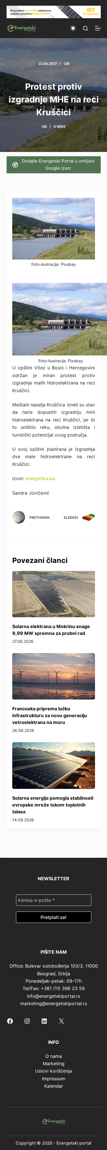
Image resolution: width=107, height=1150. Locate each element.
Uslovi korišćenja (53, 1071)
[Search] (85, 28)
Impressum (53, 1078)
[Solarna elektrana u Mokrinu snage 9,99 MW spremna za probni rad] (53, 594)
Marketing (53, 1063)
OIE (67, 63)
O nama (53, 1056)
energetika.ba (40, 478)
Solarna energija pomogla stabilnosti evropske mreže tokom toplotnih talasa (52, 804)
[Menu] (98, 28)
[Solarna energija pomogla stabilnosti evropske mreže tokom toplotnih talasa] (53, 765)
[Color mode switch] (73, 28)
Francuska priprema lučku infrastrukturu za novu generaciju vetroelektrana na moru (49, 715)
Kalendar (53, 1086)
